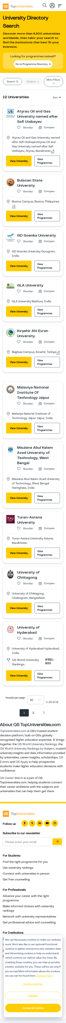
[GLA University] (10, 286)
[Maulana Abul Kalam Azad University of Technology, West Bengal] (10, 449)
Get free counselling (16, 879)
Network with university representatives (29, 916)
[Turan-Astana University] (10, 519)
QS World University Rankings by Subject (27, 748)
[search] (45, 6)
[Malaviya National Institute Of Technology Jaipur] (10, 389)
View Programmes (44, 160)
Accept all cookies (33, 1008)
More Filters (53, 79)
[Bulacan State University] (10, 182)
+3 (52, 151)
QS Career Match (11, 778)
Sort (55, 97)
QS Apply (22, 762)
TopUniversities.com (13, 731)
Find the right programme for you (25, 862)
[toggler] (60, 4)
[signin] (52, 4)
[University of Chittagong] (10, 574)
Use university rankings (18, 868)
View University (19, 161)
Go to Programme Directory (32, 64)
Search (11, 81)
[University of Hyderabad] (10, 629)
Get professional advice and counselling (29, 922)
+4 (58, 352)
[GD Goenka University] (10, 237)
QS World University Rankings (37, 744)
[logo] (18, 5)
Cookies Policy (44, 975)
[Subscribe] (57, 841)
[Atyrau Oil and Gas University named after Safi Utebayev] (10, 113)
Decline (33, 995)
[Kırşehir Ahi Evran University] (10, 332)
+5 (13, 206)
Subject (31, 81)
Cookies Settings (33, 984)
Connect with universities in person (26, 873)
